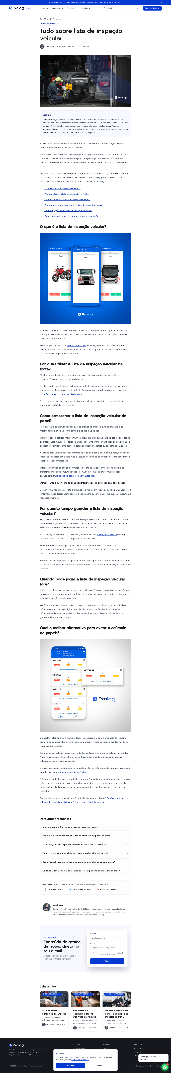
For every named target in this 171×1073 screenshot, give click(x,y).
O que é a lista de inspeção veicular (62, 188)
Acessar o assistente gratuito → (108, 2)
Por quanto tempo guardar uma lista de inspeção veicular (73, 205)
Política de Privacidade (80, 1060)
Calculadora (139, 1048)
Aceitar (70, 1065)
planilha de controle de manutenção (75, 475)
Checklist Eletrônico (53, 19)
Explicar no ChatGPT (56, 889)
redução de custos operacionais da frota (61, 394)
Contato (137, 1052)
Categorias (56, 8)
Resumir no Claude (108, 889)
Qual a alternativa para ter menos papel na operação (71, 216)
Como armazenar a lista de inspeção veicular (67, 199)
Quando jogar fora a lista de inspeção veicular (68, 210)
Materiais (84, 8)
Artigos (45, 8)
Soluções (70, 8)
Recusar (100, 1065)
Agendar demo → (152, 8)
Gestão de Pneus (78, 1048)
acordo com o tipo (76, 345)
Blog (42, 19)
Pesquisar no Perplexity (83, 889)
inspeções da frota (107, 534)
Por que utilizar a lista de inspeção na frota (66, 194)
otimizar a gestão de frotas (72, 772)
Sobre (105, 1048)
